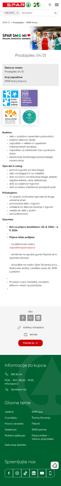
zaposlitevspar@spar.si (22, 247)
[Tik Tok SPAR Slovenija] (25, 473)
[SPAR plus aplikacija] (50, 473)
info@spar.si (11, 383)
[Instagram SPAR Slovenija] (17, 473)
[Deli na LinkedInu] (38, 318)
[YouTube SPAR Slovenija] (42, 473)
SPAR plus (37, 411)
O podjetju (11, 417)
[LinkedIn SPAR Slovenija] (34, 473)
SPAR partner (39, 429)
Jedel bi (9, 411)
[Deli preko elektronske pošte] (30, 318)
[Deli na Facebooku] (23, 318)
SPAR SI (6, 22)
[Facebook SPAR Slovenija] (9, 473)
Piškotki (36, 423)
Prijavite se (29, 343)
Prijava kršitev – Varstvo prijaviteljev (43, 437)
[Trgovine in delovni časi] (50, 5)
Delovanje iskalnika (15, 444)
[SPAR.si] (21, 4)
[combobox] (12, 12)
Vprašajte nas (18, 389)
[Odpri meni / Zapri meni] (57, 5)
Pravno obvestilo (14, 423)
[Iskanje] (55, 12)
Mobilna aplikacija (15, 435)
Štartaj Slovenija (41, 417)
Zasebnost (11, 429)
